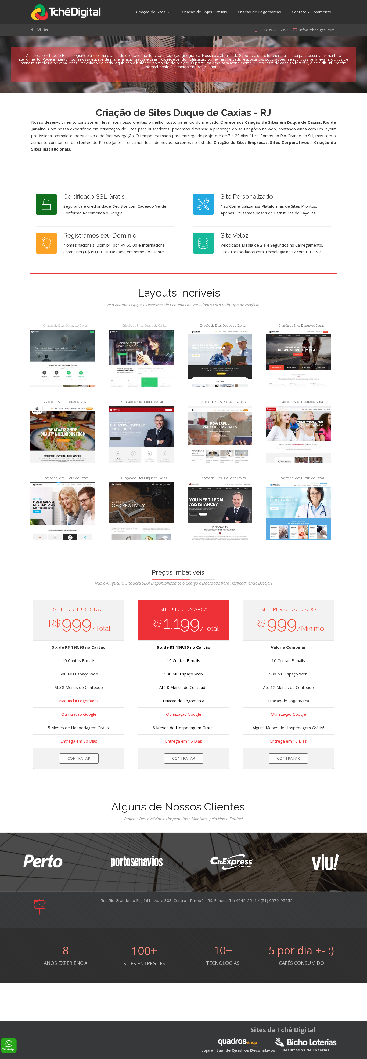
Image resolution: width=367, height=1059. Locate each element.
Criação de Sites (151, 11)
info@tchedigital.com (317, 29)
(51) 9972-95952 (274, 29)
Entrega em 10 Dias (288, 741)
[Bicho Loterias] (306, 1042)
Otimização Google (78, 714)
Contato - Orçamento (311, 11)
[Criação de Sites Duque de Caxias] (62, 358)
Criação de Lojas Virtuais (204, 11)
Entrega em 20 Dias (78, 741)
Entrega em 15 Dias (183, 741)
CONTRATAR (78, 758)
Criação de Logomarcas (259, 11)
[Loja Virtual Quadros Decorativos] (237, 1042)
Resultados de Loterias (306, 1050)
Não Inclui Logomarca (79, 700)
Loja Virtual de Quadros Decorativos (238, 1050)
